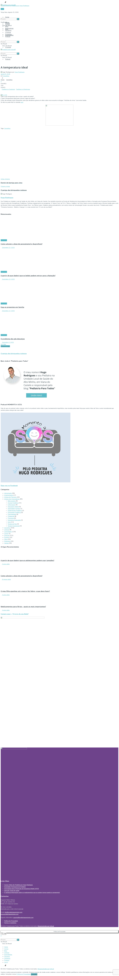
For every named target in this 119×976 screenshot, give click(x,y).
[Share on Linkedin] (1, 91)
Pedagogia (11, 516)
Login (2, 9)
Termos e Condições (10, 923)
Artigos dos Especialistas (12, 499)
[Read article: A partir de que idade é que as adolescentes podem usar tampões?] (59, 554)
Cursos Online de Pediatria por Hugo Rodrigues (18, 885)
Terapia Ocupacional (14, 526)
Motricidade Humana (14, 509)
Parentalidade (12, 514)
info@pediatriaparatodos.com (13, 912)
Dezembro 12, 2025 (8, 311)
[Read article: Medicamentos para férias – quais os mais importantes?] (59, 600)
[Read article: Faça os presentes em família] (59, 291)
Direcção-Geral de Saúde (11, 891)
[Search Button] (1, 16)
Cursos (7, 24)
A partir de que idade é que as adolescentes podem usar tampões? (27, 560)
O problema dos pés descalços (13, 339)
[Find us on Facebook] (1, 2)
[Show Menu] (1, 48)
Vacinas (6, 543)
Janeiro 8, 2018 (5, 74)
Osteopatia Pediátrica (14, 512)
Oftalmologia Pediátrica (15, 511)
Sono (9, 522)
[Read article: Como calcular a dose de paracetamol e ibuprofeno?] (59, 228)
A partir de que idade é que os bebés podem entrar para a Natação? (28, 275)
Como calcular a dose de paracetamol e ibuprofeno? (21, 244)
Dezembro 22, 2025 (8, 248)
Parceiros (8, 30)
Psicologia (11, 518)
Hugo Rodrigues (19, 72)
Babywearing (12, 501)
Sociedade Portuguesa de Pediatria (15, 887)
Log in (6, 962)
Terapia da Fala (12, 524)
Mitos (6, 539)
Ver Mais (3, 344)
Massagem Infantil (13, 507)
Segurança (7, 541)
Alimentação (8, 493)
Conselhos (6, 76)
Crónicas (8, 47)
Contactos (8, 34)
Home (7, 17)
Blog (6, 26)
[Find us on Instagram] (2, 2)
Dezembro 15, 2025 (8, 279)
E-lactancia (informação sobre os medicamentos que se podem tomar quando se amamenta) (32, 892)
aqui (22, 102)
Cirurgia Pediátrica (13, 503)
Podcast (7, 59)
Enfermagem (11, 505)
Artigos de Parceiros (10, 497)
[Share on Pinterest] (2, 91)
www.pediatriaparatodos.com (9, 914)
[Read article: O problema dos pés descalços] (59, 323)
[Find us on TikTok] (5, 2)
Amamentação (8, 495)
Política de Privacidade (11, 921)
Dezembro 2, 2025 (8, 342)
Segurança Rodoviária (14, 520)
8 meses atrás (6, 579)
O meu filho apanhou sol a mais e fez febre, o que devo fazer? (25, 591)
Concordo (34, 974)
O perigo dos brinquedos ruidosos (14, 353)
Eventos (6, 537)
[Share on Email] (30, 89)
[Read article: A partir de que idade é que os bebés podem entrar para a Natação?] (59, 260)
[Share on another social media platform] (1, 93)
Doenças (6, 535)
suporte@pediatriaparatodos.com (23, 918)
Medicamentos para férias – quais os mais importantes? (23, 606)
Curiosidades (8, 532)
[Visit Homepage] (8, 4)
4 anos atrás (6, 564)
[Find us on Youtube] (4, 2)
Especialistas (9, 28)
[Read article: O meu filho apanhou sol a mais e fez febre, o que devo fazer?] (59, 584)
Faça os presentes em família (12, 307)
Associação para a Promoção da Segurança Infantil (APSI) (21, 889)
